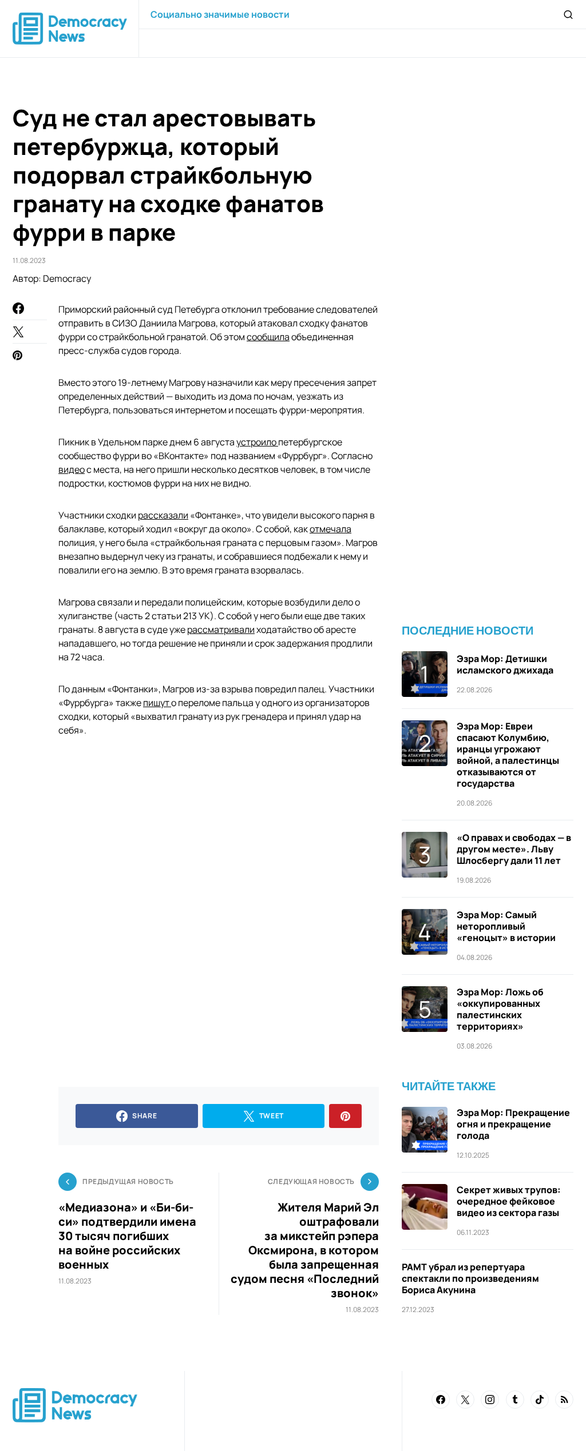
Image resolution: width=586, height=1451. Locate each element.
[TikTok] (539, 1399)
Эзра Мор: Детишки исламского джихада (505, 664)
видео (71, 469)
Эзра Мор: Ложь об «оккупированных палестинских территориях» (500, 1009)
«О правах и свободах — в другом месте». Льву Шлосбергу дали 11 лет (514, 849)
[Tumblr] (515, 1399)
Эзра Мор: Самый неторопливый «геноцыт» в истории (506, 926)
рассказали (163, 515)
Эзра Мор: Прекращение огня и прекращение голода (513, 1124)
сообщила (268, 336)
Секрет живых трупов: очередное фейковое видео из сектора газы (509, 1201)
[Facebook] (440, 1399)
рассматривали (221, 629)
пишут (157, 702)
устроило (257, 442)
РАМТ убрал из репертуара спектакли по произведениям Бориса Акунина (470, 1278)
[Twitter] (465, 1399)
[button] (568, 14)
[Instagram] (490, 1399)
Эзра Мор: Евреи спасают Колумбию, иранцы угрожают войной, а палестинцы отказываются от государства (508, 755)
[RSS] (564, 1399)
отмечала (330, 529)
